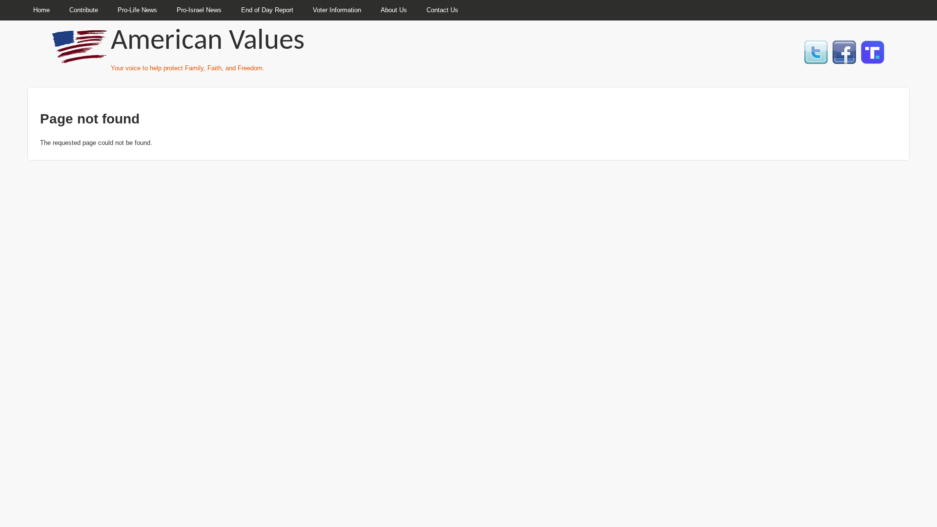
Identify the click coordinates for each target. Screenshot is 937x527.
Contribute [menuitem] (83, 10)
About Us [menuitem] (394, 10)
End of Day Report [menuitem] (267, 10)
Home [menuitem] (41, 10)
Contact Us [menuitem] (442, 10)
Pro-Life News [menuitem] (137, 10)
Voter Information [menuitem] (337, 10)
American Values (208, 41)
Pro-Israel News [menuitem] (199, 10)
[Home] (80, 58)
